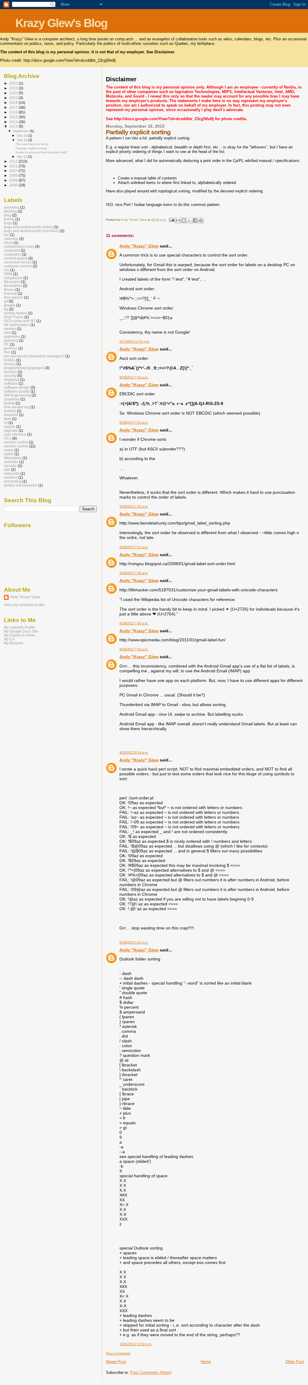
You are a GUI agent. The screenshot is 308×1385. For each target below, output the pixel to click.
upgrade (11, 430)
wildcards (12, 473)
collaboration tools (19, 246)
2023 (14, 83)
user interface (15, 434)
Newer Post (116, 1361)
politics (9, 360)
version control (16, 442)
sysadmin (12, 399)
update (9, 426)
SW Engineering (17, 395)
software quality (16, 391)
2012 (14, 161)
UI (6, 423)
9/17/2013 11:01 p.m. (134, 341)
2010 (14, 171)
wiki (7, 470)
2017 (14, 107)
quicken (10, 372)
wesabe (10, 466)
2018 (14, 102)
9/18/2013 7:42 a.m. (133, 623)
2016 (14, 112)
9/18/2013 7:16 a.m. (133, 377)
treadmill (11, 415)
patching (11, 340)
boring (9, 219)
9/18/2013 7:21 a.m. (133, 422)
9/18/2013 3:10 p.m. (133, 942)
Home (206, 1361)
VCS (7, 438)
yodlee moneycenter (20, 485)
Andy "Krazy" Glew (139, 246)
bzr (6, 235)
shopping (11, 379)
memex (10, 329)
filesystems (13, 286)
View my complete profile (24, 605)
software (11, 383)
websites (11, 462)
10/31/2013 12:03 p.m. (135, 1344)
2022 (14, 88)
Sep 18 (22, 135)
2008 (14, 180)
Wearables (13, 458)
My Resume (13, 643)
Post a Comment (118, 1353)
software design (17, 387)
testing (9, 403)
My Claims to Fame (19, 635)
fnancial (10, 293)
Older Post (294, 1361)
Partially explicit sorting (31, 148)
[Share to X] (189, 220)
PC (6, 344)
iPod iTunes (13, 317)
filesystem (12, 282)
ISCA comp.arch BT (19, 321)
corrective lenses (18, 262)
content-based (15, 258)
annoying (11, 207)
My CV (9, 639)
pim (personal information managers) (34, 356)
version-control (16, 446)
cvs (6, 270)
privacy (10, 364)
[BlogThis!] (184, 220)
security (10, 376)
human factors (15, 313)
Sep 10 (22, 156)
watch (9, 454)
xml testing (12, 481)
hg (6, 309)
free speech (13, 297)
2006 (14, 185)
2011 (14, 166)
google (9, 305)
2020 (14, 93)
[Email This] (178, 220)
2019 (14, 98)
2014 (14, 122)
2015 (14, 117)
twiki (7, 419)
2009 (14, 175)
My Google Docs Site (21, 631)
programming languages (24, 368)
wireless (10, 477)
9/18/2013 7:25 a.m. (133, 506)
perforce (10, 348)
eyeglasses (13, 278)
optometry (12, 336)
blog (7, 215)
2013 (14, 126)
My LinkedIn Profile (19, 627)
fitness (9, 289)
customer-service (18, 266)
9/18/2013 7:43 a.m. (133, 649)
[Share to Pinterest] (201, 220)
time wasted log (16, 407)
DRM (8, 274)
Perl (7, 352)
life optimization (16, 325)
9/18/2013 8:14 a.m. (133, 752)
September (21, 131)
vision (9, 450)
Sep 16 (22, 140)
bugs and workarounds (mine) (28, 227)
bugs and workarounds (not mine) (31, 231)
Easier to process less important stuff (41, 152)
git (6, 301)
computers (12, 254)
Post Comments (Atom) (150, 1372)
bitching (10, 211)
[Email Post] (171, 219)
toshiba (10, 411)
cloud (8, 242)
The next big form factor (32, 144)
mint (7, 333)
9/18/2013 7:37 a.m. (133, 547)
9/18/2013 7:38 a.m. (133, 573)
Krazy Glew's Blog (61, 23)
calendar (11, 239)
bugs (8, 223)
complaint (12, 250)
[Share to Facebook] (195, 220)
